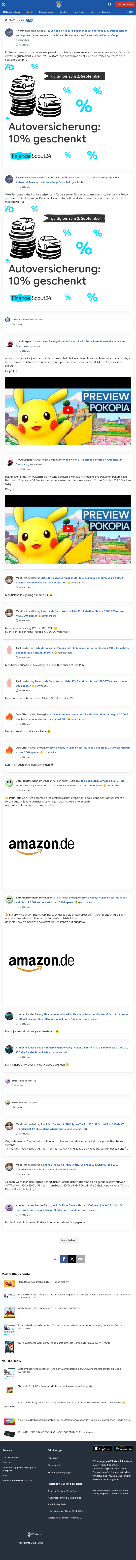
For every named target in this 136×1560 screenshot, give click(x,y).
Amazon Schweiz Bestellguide (64, 1491)
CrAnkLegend (24, 341)
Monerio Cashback (111, 1490)
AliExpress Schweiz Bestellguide (64, 1497)
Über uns (6, 1462)
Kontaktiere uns (10, 1457)
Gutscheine (78, 12)
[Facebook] (64, 1259)
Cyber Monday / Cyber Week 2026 (65, 1511)
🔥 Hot (29, 12)
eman (14, 1081)
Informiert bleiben (100, 12)
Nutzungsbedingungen (60, 1472)
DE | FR (129, 12)
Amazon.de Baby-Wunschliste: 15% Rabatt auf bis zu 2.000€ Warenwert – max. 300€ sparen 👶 (72, 1402)
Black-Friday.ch (120, 1493)
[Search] (110, 4)
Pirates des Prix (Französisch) (17, 1480)
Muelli (19, 577)
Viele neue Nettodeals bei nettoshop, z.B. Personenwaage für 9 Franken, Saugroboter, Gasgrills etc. (74, 1419)
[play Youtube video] (68, 410)
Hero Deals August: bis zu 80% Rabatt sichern (43, 1281)
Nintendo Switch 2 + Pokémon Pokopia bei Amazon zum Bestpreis (55, 1386)
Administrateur (25, 1205)
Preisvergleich (46, 12)
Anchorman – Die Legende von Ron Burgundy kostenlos (49, 1308)
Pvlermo (21, 30)
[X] (72, 1259)
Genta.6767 (18, 319)
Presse (5, 1475)
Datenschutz (55, 1465)
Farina (15, 1102)
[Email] (80, 1259)
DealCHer (22, 714)
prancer (21, 1014)
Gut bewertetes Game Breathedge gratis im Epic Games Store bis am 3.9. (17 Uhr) (64, 1342)
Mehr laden (68, 1240)
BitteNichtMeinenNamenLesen (34, 780)
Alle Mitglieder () (21, 20)
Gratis (63, 12)
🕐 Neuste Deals (11, 12)
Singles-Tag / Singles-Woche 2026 (66, 1517)
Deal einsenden (125, 4)
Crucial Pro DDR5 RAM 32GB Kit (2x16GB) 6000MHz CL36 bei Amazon (56, 1432)
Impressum (53, 1458)
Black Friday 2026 (57, 1504)
